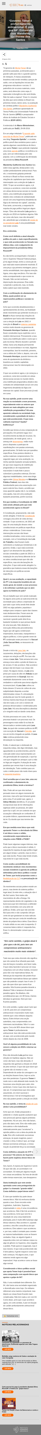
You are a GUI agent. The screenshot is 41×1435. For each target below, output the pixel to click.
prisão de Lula (31, 1104)
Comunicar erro (11, 1316)
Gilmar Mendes (19, 479)
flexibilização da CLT (11, 878)
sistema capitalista (28, 324)
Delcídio (28, 731)
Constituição (30, 516)
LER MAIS (8, 1349)
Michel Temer (20, 68)
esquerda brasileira (12, 774)
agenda (15, 151)
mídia (18, 1208)
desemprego (18, 442)
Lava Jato (22, 650)
